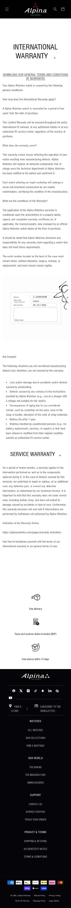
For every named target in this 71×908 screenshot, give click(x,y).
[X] (21, 690)
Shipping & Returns (35, 841)
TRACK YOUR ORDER (35, 819)
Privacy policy (55, 895)
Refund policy (39, 895)
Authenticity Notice (35, 849)
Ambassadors (35, 782)
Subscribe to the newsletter (50, 708)
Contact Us (35, 804)
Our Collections (35, 738)
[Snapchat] (42, 690)
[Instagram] (28, 690)
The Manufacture (35, 775)
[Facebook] (13, 690)
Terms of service (22, 901)
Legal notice (54, 901)
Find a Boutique (36, 745)
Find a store (16, 708)
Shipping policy (39, 901)
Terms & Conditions (35, 856)
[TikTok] (35, 690)
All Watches (35, 730)
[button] (7, 9)
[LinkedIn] (50, 690)
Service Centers (35, 812)
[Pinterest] (57, 690)
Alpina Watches (24, 895)
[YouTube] (10, 698)
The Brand (35, 767)
